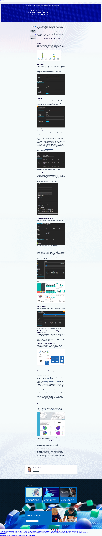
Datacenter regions (17, 531)
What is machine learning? (63, 532)
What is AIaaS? (74, 532)
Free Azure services (40, 531)
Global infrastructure (11, 531)
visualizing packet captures (46, 409)
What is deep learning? (69, 532)
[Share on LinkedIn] (35, 26)
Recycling (30, 535)
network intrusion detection (56, 409)
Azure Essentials (25, 531)
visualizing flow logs (40, 410)
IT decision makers (33, 38)
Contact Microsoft (10, 535)
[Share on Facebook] (32, 26)
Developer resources (25, 532)
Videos (47, 532)
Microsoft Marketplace (11, 532)
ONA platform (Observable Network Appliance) (51, 381)
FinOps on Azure (51, 531)
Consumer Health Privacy (3, 535)
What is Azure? (2, 531)
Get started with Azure (6, 531)
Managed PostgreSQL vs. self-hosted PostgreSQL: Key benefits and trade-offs (32, 500)
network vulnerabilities (59, 390)
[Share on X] (33, 26)
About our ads (33, 535)
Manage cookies (17, 535)
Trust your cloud (21, 531)
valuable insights (49, 378)
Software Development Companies (4, 532)
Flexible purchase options (45, 531)
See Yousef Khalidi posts (36, 471)
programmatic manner (49, 149)
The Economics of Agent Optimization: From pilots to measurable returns (68, 500)
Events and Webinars (33, 532)
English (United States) (2, 533)
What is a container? (82, 532)
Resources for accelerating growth (65, 531)
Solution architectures (72, 531)
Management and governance (33, 31)
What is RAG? (86, 532)
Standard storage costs (41, 453)
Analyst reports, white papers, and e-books (41, 532)
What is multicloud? (57, 532)
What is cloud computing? (51, 532)
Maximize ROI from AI (55, 531)
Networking (33, 32)
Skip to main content (2, 0)
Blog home (27, 5)
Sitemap (7, 535)
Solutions (59, 531)
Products (33, 531)
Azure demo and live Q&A (80, 531)
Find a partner (16, 532)
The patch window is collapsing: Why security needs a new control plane (50, 500)
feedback (38, 457)
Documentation (20, 532)
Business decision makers (33, 36)
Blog (22, 532)
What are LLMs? (78, 532)
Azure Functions (44, 347)
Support (76, 531)
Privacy (14, 535)
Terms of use (20, 535)
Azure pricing (35, 531)
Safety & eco (26, 535)
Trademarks (23, 535)
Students (29, 532)
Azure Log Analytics (52, 347)
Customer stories (30, 531)
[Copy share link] (31, 26)
